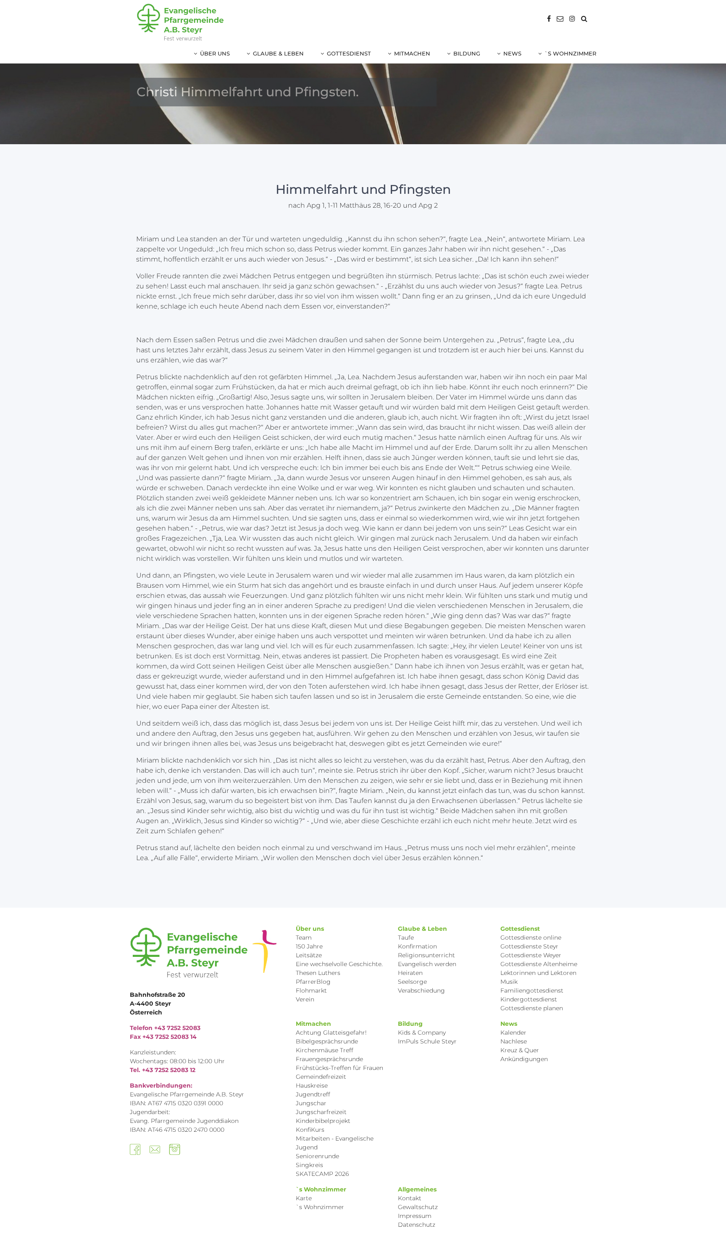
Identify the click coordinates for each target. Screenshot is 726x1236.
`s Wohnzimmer (570, 53)
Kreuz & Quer (519, 1050)
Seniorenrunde (317, 1156)
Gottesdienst (349, 53)
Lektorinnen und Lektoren (538, 973)
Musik (509, 981)
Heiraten (410, 973)
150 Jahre (309, 946)
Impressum (414, 1216)
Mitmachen (412, 53)
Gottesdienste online (530, 937)
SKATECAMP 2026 (322, 1174)
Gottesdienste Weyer (530, 955)
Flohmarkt (311, 990)
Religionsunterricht (426, 955)
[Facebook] (549, 19)
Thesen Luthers (318, 973)
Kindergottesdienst (528, 999)
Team (304, 937)
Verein (305, 999)
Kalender (513, 1032)
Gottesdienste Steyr (529, 946)
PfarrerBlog (313, 981)
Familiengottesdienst (531, 990)
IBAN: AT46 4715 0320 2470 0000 (177, 1129)
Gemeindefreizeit (321, 1076)
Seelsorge (412, 981)
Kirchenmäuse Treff (324, 1050)
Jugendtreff (313, 1094)
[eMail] (560, 19)
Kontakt (409, 1198)
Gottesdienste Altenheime (538, 964)
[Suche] (584, 19)
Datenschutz (416, 1224)
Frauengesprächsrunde (329, 1059)
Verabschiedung (421, 990)
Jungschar (311, 1103)
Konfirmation (417, 946)
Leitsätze (309, 955)
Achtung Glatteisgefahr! (331, 1032)
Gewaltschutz (418, 1207)
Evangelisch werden (427, 964)
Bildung (466, 53)
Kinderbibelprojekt (323, 1121)
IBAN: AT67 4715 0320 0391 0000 (176, 1103)
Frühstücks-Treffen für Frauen (339, 1068)
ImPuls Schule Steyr (427, 1041)
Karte (304, 1198)
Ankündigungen (524, 1059)
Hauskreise (312, 1085)
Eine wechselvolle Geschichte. (339, 964)
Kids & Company (422, 1032)
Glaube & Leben (278, 53)
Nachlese (513, 1041)
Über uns (215, 53)
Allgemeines (417, 1189)
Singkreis (309, 1165)
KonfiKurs (310, 1129)
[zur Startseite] (180, 22)
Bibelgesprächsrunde (327, 1041)
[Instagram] (572, 19)
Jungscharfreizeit (321, 1112)
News (512, 53)
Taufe (406, 937)
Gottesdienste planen (531, 1008)
